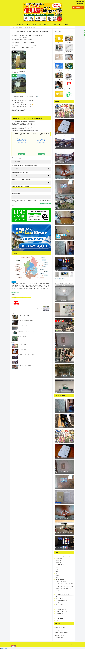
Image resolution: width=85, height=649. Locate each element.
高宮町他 (13, 294)
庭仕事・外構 (15, 168)
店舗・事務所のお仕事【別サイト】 (63, 594)
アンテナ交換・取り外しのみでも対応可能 (18, 297)
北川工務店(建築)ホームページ (45, 203)
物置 (57, 577)
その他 (57, 620)
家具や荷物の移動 (16, 161)
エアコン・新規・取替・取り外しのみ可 (64, 588)
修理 (57, 596)
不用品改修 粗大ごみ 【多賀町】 (61, 635)
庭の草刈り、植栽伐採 (59, 630)
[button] (73, 31)
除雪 (57, 571)
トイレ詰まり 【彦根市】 (59, 637)
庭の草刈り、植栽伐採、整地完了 (61, 632)
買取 (56, 573)
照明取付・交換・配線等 (61, 581)
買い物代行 (58, 562)
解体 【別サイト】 (59, 598)
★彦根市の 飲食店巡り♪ (61, 611)
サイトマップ (72, 644)
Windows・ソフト (59, 604)
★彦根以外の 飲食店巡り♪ (61, 613)
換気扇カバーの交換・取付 (60, 627)
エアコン (58, 575)
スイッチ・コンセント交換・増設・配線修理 (64, 584)
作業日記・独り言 (59, 618)
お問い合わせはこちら (78, 7)
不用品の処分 (15, 175)
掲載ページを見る (21, 154)
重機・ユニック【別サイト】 (61, 600)
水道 (56, 592)
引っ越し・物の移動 (60, 564)
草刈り (57, 569)
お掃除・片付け (16, 189)
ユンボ (57, 602)
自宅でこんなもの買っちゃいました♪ (63, 615)
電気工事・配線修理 (28, 297)
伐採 (57, 567)
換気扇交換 (58, 590)
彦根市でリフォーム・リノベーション (20, 197)
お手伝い (14, 182)
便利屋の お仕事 (59, 558)
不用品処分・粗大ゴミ (60, 560)
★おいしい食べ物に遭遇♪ (61, 609)
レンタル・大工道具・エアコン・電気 (63, 556)
